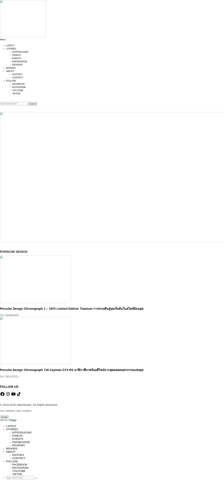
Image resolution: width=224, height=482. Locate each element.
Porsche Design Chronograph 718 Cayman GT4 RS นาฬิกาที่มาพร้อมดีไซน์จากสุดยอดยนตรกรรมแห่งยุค (71, 370)
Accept (4, 417)
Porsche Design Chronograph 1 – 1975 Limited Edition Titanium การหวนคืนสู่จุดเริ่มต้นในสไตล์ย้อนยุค (71, 308)
